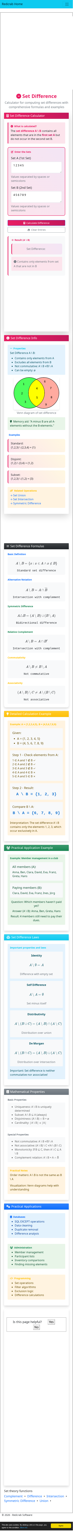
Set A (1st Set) (21, 158)
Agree (61, 1525)
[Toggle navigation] (67, 4)
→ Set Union (18, 495)
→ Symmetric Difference (25, 503)
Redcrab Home (12, 4)
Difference (34, 1496)
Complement (13, 1496)
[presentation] (36, 564)
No (36, 1327)
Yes (51, 1322)
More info (23, 1527)
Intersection (55, 1496)
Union (44, 1501)
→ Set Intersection (22, 499)
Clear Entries (38, 229)
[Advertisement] (36, 52)
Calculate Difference (37, 223)
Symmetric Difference (19, 1501)
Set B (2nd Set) (21, 188)
